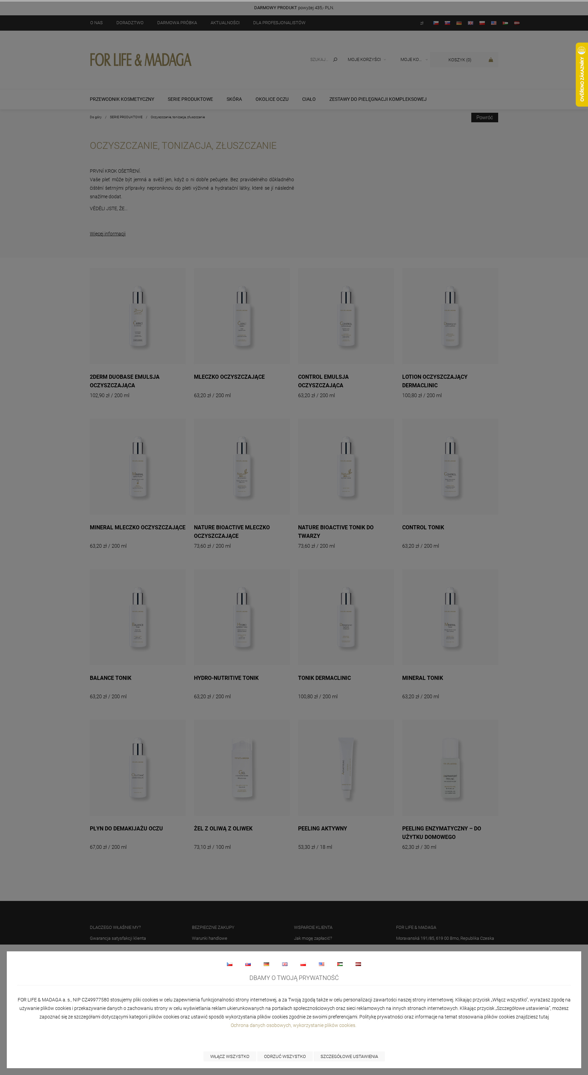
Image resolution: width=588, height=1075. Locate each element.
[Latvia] (358, 964)
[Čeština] (229, 964)
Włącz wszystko (229, 1056)
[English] (284, 964)
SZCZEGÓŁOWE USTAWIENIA (349, 1056)
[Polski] (303, 964)
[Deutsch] (266, 964)
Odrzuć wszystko (285, 1056)
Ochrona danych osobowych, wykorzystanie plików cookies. (294, 1025)
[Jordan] (339, 964)
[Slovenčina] (248, 964)
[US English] (321, 964)
